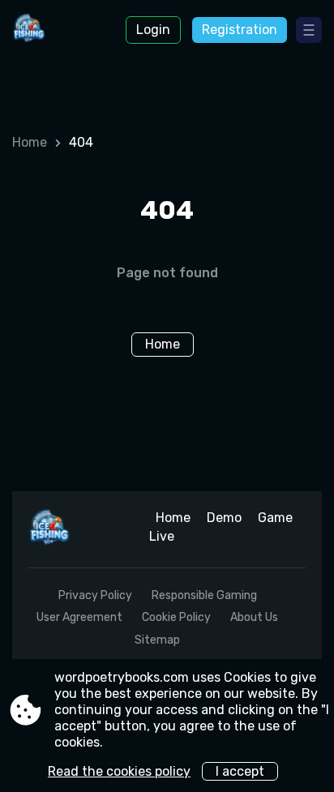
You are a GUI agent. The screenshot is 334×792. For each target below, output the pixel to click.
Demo (224, 517)
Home (29, 142)
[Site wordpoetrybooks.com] (57, 30)
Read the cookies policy (119, 771)
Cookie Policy (176, 617)
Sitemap (157, 640)
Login (153, 29)
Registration (239, 29)
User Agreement (79, 617)
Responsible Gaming (204, 595)
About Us (254, 617)
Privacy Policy (95, 595)
